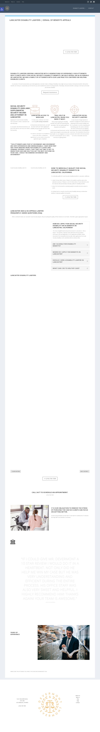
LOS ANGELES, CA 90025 (22, 702)
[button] (2, 9)
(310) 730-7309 (50, 495)
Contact (91, 8)
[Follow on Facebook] (47, 687)
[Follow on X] (53, 687)
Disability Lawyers (78, 8)
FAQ (23, 1)
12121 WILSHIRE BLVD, (22, 699)
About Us (7, 1)
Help (78, 701)
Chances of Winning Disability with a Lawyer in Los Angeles (35, 396)
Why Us (13, 1)
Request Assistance (50, 92)
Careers (18, 1)
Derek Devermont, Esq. (18, 335)
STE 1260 (22, 700)
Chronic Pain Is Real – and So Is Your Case (28, 459)
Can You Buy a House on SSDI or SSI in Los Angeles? (31, 333)
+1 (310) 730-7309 (71, 52)
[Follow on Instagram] (50, 687)
